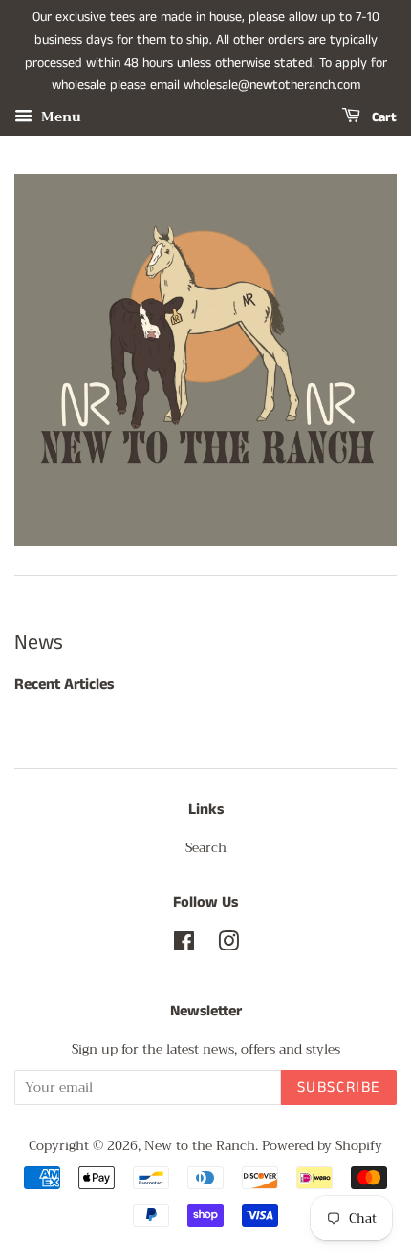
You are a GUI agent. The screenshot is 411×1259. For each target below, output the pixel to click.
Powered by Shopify (322, 1146)
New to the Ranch (199, 1146)
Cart (382, 117)
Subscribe (338, 1088)
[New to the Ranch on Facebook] (184, 945)
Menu (59, 116)
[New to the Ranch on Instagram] (228, 945)
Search (206, 848)
